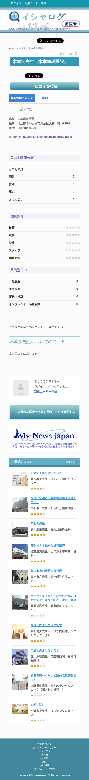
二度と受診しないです (45, 650)
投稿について (44, 744)
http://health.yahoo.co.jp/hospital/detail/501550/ (40, 137)
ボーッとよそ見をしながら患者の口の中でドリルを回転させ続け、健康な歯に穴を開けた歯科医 (53, 600)
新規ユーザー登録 (35, 3)
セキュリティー (44, 751)
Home (12, 48)
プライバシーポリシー (44, 747)
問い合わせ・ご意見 (44, 769)
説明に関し (38, 705)
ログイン (16, 3)
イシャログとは (58, 386)
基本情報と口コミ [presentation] (22, 98)
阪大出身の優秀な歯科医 (46, 570)
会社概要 (44, 765)
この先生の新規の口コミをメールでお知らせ (37, 327)
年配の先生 (38, 523)
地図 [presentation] (45, 98)
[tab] (22, 98)
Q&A (44, 761)
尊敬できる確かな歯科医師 (48, 545)
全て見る (70, 462)
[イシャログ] (44, 20)
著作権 (44, 754)
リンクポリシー (44, 758)
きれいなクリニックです (46, 625)
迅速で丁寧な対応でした (46, 473)
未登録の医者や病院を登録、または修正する (46, 412)
